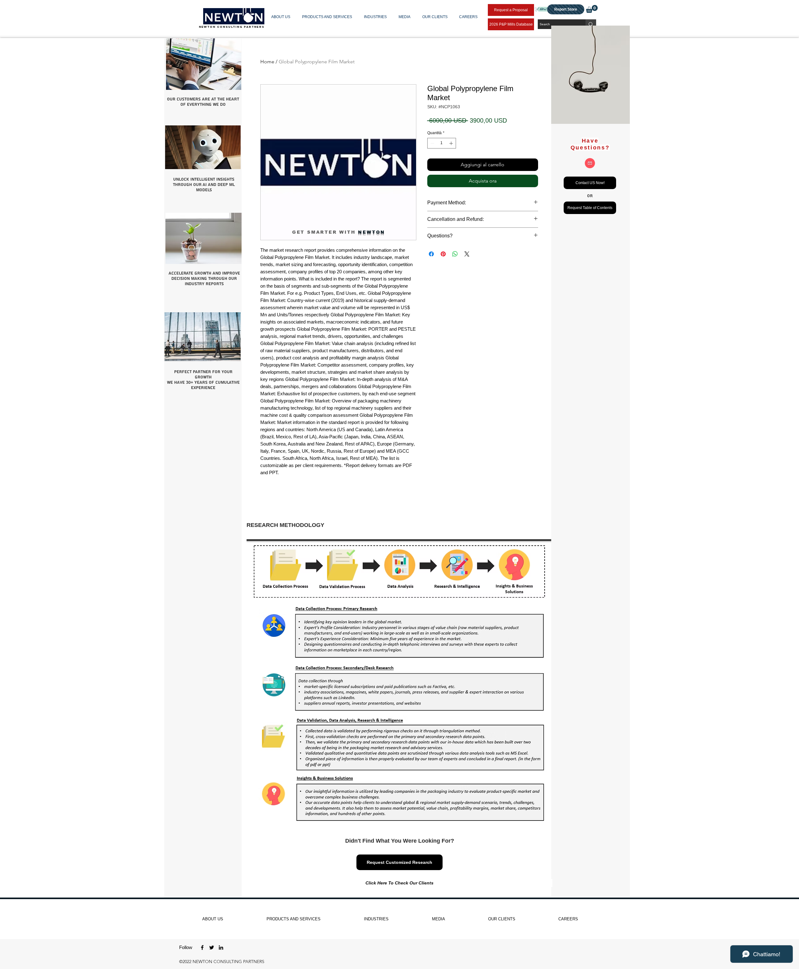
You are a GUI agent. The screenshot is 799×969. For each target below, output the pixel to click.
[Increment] (451, 143)
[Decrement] (431, 143)
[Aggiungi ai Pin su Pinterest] (443, 254)
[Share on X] (467, 254)
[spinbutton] (441, 143)
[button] (282, 17)
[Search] (591, 24)
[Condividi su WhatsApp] (455, 254)
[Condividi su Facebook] (431, 254)
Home (267, 62)
